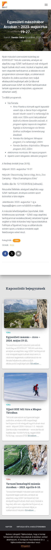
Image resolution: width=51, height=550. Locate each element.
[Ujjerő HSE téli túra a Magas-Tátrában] (25, 386)
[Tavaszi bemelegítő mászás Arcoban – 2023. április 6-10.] (25, 460)
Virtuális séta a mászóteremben (31, 527)
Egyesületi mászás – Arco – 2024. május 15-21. (23, 338)
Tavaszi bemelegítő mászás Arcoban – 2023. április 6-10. (23, 485)
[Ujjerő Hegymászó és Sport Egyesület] (5, 4)
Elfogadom (25, 546)
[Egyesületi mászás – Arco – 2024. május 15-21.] (25, 313)
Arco (12, 245)
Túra (16, 240)
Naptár (9, 527)
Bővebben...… (35, 364)
